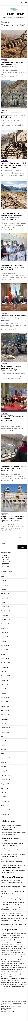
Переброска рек (14, 963)
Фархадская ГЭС (5, 984)
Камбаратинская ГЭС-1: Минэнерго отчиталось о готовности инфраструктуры (12, 827)
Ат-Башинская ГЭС (11, 935)
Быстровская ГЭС (16, 937)
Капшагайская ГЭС (9, 946)
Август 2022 (5, 784)
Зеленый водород (11, 1009)
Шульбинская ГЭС (5, 988)
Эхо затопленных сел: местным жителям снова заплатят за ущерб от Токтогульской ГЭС (11, 216)
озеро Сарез (4, 991)
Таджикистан (6, 559)
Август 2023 (5, 732)
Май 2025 (4, 641)
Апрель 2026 (5, 593)
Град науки (11, 1011)
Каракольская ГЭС (16, 948)
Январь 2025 (5, 658)
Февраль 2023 (5, 758)
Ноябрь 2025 (5, 615)
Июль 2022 (4, 788)
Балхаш (19, 935)
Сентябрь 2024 (5, 676)
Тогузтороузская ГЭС (15, 974)
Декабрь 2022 (5, 766)
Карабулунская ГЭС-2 (6, 948)
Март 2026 (4, 598)
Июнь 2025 (4, 637)
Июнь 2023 (4, 740)
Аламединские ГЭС (21, 933)
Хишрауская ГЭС (14, 984)
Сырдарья (3, 974)
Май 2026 (4, 589)
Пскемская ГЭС (22, 963)
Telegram (11, 1005)
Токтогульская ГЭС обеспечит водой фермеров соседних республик (13, 317)
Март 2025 (4, 650)
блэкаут (16, 990)
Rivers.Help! (14, 14)
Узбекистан (5, 563)
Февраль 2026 (5, 602)
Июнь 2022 (4, 792)
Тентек (8, 974)
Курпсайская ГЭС (5, 954)
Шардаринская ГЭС (19, 986)
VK (15, 1005)
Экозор (5, 1011)
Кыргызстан (5, 557)
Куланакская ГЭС (19, 952)
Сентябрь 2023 (5, 727)
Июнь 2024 (4, 689)
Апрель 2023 (5, 749)
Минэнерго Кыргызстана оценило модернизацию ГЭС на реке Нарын (13, 267)
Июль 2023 (4, 736)
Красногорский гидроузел (7, 952)
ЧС (19, 984)
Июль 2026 (4, 580)
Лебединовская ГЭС (15, 954)
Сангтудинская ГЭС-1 (15, 965)
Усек (15, 980)
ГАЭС (2, 941)
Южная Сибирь (6, 566)
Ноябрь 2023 (5, 719)
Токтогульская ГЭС (6, 976)
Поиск (3, 543)
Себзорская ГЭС (11, 969)
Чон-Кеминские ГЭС (9, 986)
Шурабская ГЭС (14, 988)
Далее (19, 537)
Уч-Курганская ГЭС (16, 982)
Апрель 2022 (5, 801)
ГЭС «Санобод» (17, 941)
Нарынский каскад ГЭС (18, 956)
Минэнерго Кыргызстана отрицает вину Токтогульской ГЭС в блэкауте (13, 115)
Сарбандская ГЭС (5, 967)
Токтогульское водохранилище (19, 976)
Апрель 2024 (5, 697)
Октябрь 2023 (5, 723)
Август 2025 (5, 628)
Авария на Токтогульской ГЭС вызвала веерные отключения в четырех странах (13, 165)
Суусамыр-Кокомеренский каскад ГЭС (13, 973)
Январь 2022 (5, 814)
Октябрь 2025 (5, 619)
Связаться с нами (6, 1008)
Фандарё (23, 982)
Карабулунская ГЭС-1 (19, 946)
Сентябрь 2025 (5, 624)
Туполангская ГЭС (5, 978)
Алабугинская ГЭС (11, 933)
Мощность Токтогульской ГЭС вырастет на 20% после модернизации (13, 468)
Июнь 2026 (4, 585)
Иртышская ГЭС (5, 942)
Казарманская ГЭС (14, 942)
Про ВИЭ (3, 1009)
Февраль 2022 (5, 810)
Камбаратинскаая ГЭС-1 (9, 944)
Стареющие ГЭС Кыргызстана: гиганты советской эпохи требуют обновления (14, 518)
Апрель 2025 (5, 645)
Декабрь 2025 (5, 611)
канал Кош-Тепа (22, 990)
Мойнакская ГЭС (8, 956)
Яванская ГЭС (10, 990)
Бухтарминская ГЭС (6, 937)
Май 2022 (4, 797)
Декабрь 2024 (5, 663)
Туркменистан (6, 561)
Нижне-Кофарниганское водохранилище (11, 958)
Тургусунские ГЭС (15, 978)
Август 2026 (5, 576)
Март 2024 (4, 702)
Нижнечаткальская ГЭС (13, 959)
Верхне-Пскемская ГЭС (19, 939)
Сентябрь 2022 (5, 779)
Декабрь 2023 (5, 715)
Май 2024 (4, 693)
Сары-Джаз (4, 969)
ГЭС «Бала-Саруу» (8, 941)
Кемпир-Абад (13, 950)
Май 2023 (4, 745)
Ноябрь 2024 (5, 667)
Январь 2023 (5, 762)
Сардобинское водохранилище (18, 967)
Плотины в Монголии (12, 877)
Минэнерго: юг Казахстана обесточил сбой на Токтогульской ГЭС (12, 64)
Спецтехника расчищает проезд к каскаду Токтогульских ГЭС (11, 368)
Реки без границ (5, 965)
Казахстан (5, 555)
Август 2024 (5, 680)
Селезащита (13, 971)
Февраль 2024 (5, 706)
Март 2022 (4, 805)
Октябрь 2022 (5, 775)
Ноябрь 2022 (5, 771)
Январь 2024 (5, 710)
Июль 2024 (4, 684)
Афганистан (5, 565)
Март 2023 (4, 753)
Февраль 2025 (5, 654)
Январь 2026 (5, 606)
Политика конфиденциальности (13, 1006)
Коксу (18, 950)
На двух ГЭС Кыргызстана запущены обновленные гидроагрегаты (12, 418)
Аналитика (3, 935)
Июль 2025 (4, 632)
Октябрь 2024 (5, 671)
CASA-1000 (4, 933)
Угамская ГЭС (10, 980)
